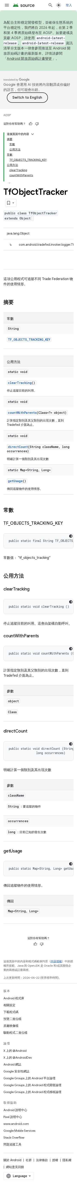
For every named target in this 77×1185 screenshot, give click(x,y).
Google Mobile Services (19, 1131)
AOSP (7, 115)
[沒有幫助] (37, 124)
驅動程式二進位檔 (15, 1033)
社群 (29, 1160)
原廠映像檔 (10, 1026)
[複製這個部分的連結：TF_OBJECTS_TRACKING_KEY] (67, 523)
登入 (69, 5)
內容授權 (56, 961)
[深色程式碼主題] (70, 536)
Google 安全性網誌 (16, 1071)
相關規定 (9, 1005)
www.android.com (16, 1124)
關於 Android (12, 1160)
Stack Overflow (13, 1137)
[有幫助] (30, 124)
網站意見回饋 (15, 1167)
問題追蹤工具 (12, 1144)
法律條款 (42, 1160)
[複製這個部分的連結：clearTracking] (34, 589)
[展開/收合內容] (32, 134)
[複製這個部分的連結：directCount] (31, 731)
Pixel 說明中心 (12, 1117)
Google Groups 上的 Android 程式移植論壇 (32, 1092)
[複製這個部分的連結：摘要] (18, 302)
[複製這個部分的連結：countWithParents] (43, 636)
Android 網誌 (12, 1064)
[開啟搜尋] (50, 5)
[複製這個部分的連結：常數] (18, 510)
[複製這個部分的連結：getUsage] (26, 851)
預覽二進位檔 (12, 1019)
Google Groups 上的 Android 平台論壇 (29, 1078)
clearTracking (20, 383)
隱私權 (66, 1160)
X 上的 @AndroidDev (17, 1057)
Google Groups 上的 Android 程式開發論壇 (32, 1085)
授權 (55, 1160)
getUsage (15, 481)
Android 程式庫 (13, 998)
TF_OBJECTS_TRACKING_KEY (29, 339)
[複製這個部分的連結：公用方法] (28, 576)
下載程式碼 (10, 1012)
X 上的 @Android (15, 1051)
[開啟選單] (7, 5)
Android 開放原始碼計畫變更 (29, 59)
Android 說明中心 (15, 1110)
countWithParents (22, 413)
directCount (18, 447)
